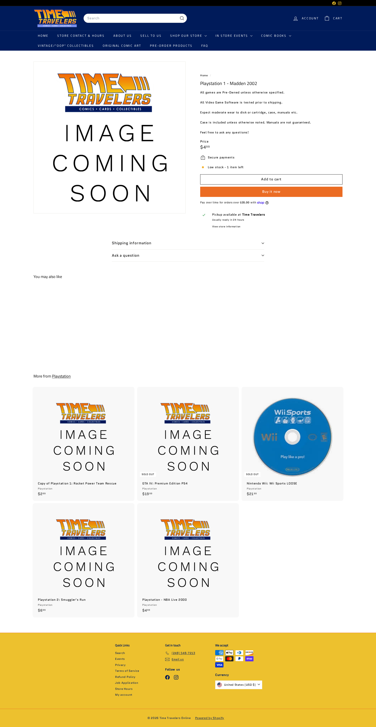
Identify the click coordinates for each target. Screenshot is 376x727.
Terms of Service (127, 671)
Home (43, 35)
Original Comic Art (122, 45)
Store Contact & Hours (81, 35)
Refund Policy (125, 677)
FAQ (204, 45)
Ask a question (125, 255)
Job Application (126, 683)
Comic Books (274, 35)
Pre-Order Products (171, 45)
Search (120, 653)
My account (123, 695)
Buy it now (271, 191)
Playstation (61, 376)
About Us (122, 35)
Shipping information (131, 243)
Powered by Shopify (209, 718)
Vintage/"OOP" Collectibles (66, 45)
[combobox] (135, 18)
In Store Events (232, 35)
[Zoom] (109, 137)
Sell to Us (150, 35)
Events (120, 659)
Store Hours (124, 689)
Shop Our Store (186, 35)
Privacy (120, 665)
